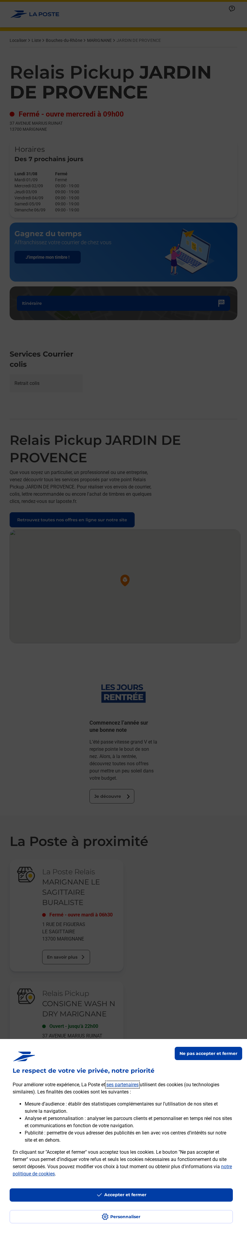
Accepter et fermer (125, 1194)
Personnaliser (125, 1216)
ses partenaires (122, 1084)
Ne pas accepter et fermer (208, 1053)
